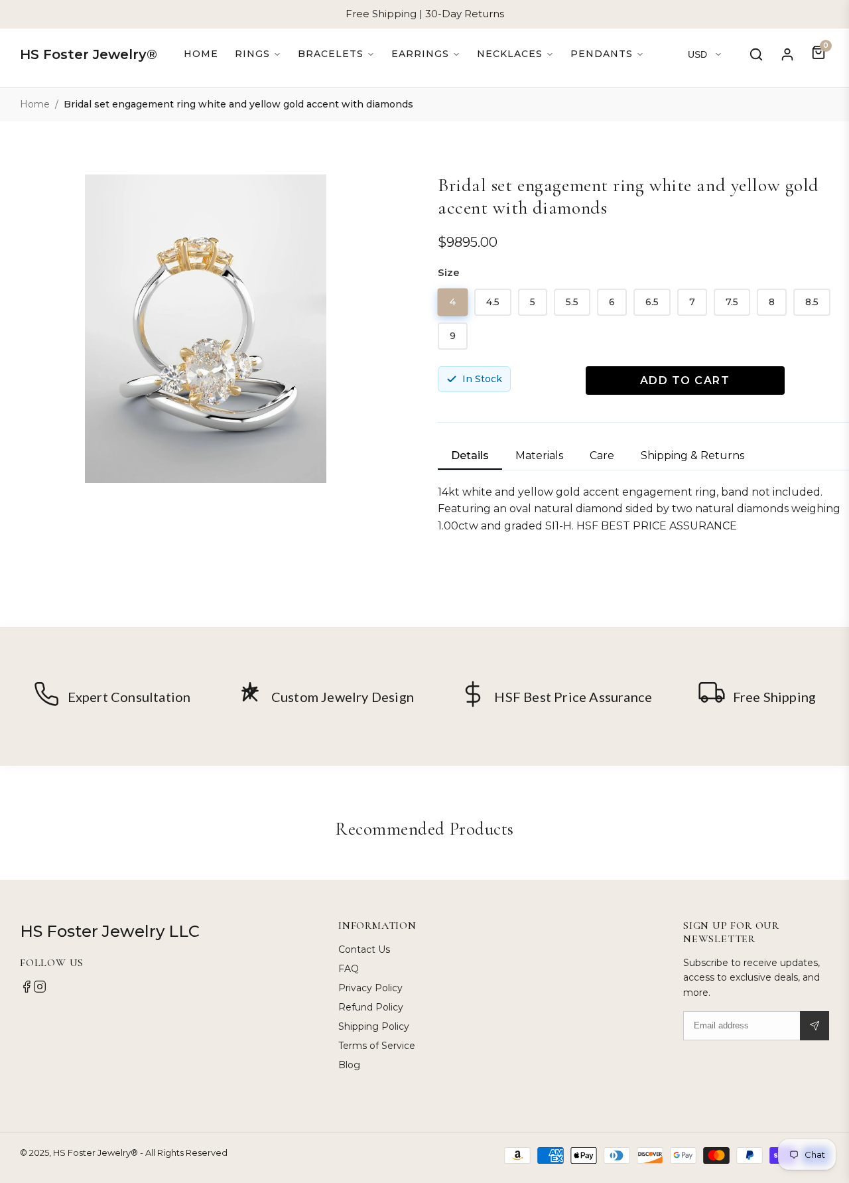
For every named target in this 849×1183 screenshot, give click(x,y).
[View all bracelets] (336, 54)
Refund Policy (370, 1007)
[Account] (787, 54)
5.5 (572, 302)
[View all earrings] (425, 54)
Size (449, 272)
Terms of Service (376, 1046)
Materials (539, 455)
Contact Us (364, 949)
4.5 (492, 302)
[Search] (756, 54)
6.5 (652, 302)
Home (201, 54)
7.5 (732, 302)
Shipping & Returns (692, 455)
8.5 (811, 302)
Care (602, 455)
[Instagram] (39, 990)
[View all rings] (258, 54)
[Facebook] (26, 990)
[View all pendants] (607, 54)
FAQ (348, 969)
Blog (349, 1065)
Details (470, 455)
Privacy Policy (370, 988)
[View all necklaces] (515, 54)
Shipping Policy (373, 1026)
